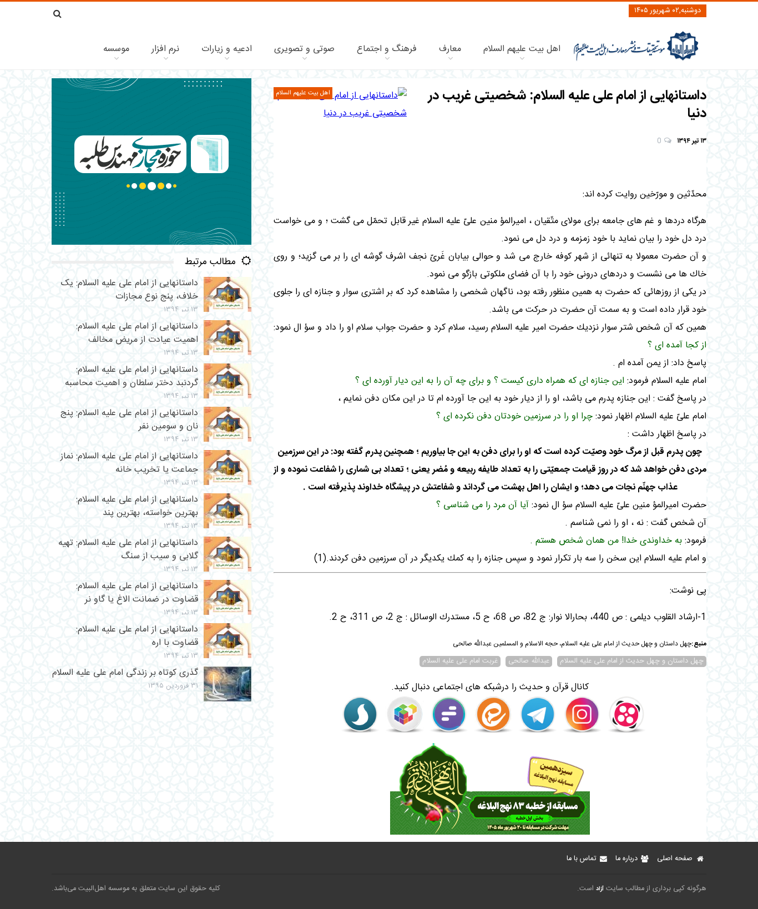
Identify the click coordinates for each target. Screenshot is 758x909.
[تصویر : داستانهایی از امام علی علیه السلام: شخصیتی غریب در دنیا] (340, 105)
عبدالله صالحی (528, 661)
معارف (450, 49)
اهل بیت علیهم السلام (521, 49)
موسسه (116, 49)
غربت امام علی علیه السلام (460, 661)
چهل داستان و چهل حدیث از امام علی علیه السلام (632, 661)
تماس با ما (581, 859)
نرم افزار (165, 49)
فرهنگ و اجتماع (387, 49)
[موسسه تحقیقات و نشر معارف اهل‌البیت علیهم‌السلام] (636, 59)
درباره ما (626, 859)
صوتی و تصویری (304, 49)
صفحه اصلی (675, 859)
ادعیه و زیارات (226, 49)
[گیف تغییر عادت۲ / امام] (151, 242)
